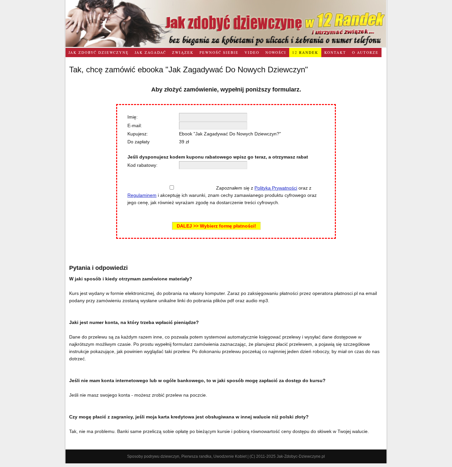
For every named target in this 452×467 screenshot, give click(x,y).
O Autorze (365, 52)
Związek (183, 52)
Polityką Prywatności (275, 188)
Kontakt (335, 52)
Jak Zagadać (150, 52)
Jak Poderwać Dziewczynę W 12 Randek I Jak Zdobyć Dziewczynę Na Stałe (226, 23)
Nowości (275, 52)
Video (252, 52)
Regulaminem (142, 195)
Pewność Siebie (219, 52)
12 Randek (305, 52)
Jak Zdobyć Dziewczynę (98, 52)
